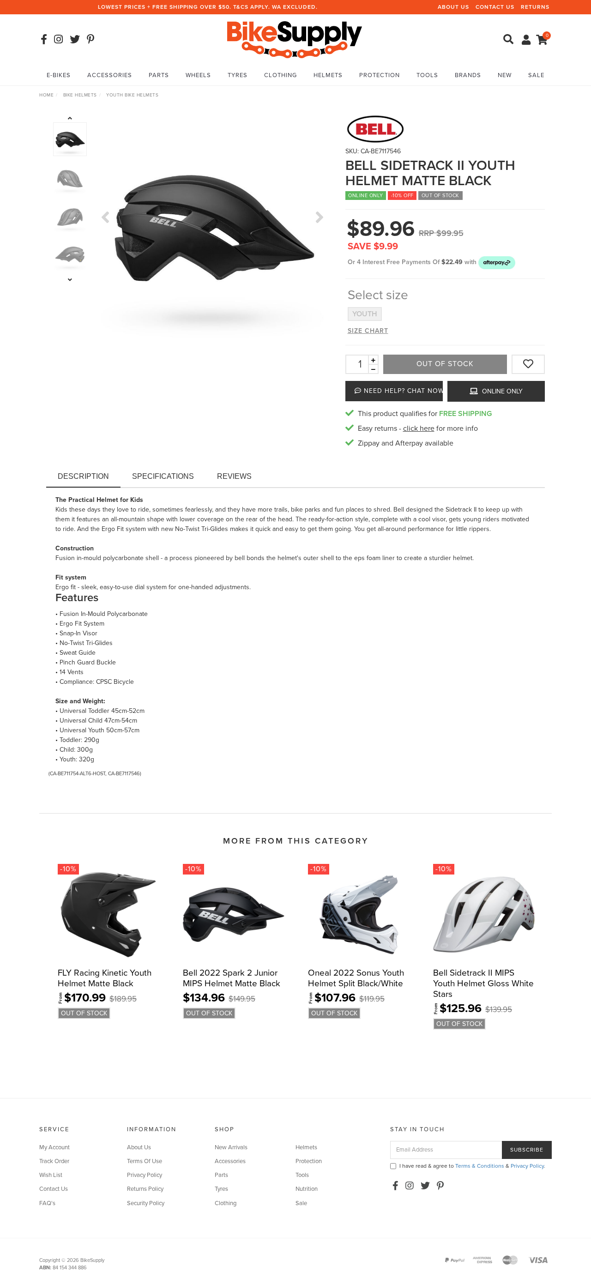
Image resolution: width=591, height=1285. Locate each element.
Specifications (163, 476)
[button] (496, 262)
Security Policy (145, 1203)
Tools (427, 75)
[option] (213, 226)
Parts (159, 75)
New (505, 75)
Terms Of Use (144, 1161)
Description (83, 476)
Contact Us (495, 7)
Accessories (109, 75)
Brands (468, 75)
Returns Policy (145, 1189)
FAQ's (47, 1203)
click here (418, 428)
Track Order (54, 1161)
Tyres (237, 75)
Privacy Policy (144, 1175)
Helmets (328, 75)
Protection (379, 75)
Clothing (280, 75)
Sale (536, 75)
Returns (535, 7)
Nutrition (307, 1189)
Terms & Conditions (479, 1166)
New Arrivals (231, 1147)
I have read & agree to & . (472, 1166)
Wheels (198, 75)
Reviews (234, 476)
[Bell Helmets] (445, 129)
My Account (54, 1147)
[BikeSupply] (294, 39)
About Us (453, 7)
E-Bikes (59, 75)
